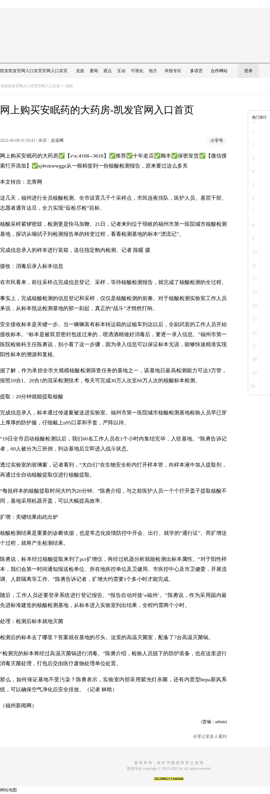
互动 (121, 70)
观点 (107, 70)
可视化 (137, 70)
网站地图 (8, 790)
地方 (153, 70)
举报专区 (173, 70)
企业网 (57, 140)
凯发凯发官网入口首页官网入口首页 (34, 70)
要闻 (94, 70)
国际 (69, 86)
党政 (80, 70)
